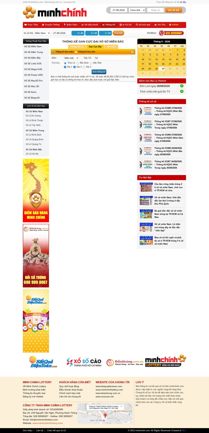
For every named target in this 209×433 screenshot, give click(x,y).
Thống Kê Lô (77, 46)
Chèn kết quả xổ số (56, 430)
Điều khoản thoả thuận (71, 389)
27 (143, 50)
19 (156, 63)
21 (170, 63)
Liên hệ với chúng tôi (70, 396)
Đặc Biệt (97, 63)
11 (149, 59)
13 (163, 59)
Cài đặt (118, 33)
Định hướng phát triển (34, 389)
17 (143, 63)
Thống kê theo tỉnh (86, 52)
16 (184, 59)
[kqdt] (36, 321)
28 (149, 50)
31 (170, 50)
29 (156, 50)
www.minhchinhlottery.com (109, 389)
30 (163, 50)
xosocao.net (69, 2)
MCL (184, 430)
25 (149, 68)
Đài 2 (79, 67)
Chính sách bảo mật (69, 393)
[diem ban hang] (36, 190)
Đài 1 (69, 67)
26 (156, 68)
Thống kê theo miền (64, 52)
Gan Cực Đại (95, 46)
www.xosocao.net (105, 396)
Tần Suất (111, 46)
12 (156, 59)
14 (170, 59)
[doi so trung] (36, 255)
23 (184, 63)
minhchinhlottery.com (33, 2)
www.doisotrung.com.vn (108, 393)
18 (149, 63)
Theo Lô (71, 63)
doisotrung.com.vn (53, 2)
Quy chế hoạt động (69, 386)
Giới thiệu (27, 430)
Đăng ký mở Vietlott (33, 396)
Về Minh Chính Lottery (34, 386)
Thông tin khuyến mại (34, 393)
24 (143, 68)
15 (177, 59)
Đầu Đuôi (83, 63)
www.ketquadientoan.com (109, 386)
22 (177, 63)
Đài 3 (88, 67)
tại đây (183, 2)
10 (143, 59)
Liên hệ (39, 430)
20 (163, 63)
